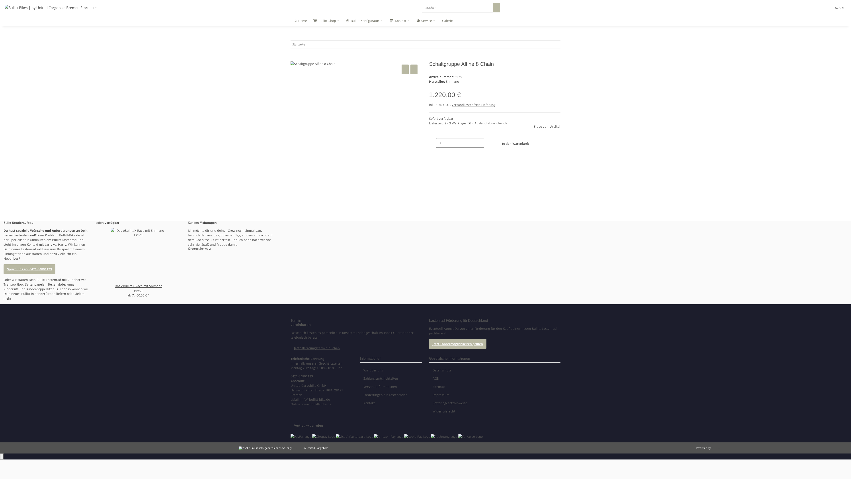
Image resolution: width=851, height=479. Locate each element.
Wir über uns (373, 370)
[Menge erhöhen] (487, 143)
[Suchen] (496, 7)
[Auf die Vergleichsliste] (405, 69)
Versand (298, 448)
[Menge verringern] (432, 143)
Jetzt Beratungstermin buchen (317, 348)
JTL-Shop (716, 448)
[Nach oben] (2, 456)
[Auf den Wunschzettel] (414, 69)
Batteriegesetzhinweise (450, 403)
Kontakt (369, 403)
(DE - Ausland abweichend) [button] (487, 123)
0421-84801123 (302, 376)
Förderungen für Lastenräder (385, 395)
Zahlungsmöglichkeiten (380, 378)
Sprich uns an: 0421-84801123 (29, 269)
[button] (820, 7)
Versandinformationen (380, 387)
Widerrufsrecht (444, 411)
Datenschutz (442, 370)
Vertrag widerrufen (308, 425)
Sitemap (439, 387)
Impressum (441, 395)
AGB (436, 378)
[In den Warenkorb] (294, 58)
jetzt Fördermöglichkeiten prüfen (458, 344)
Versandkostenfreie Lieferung (474, 105)
